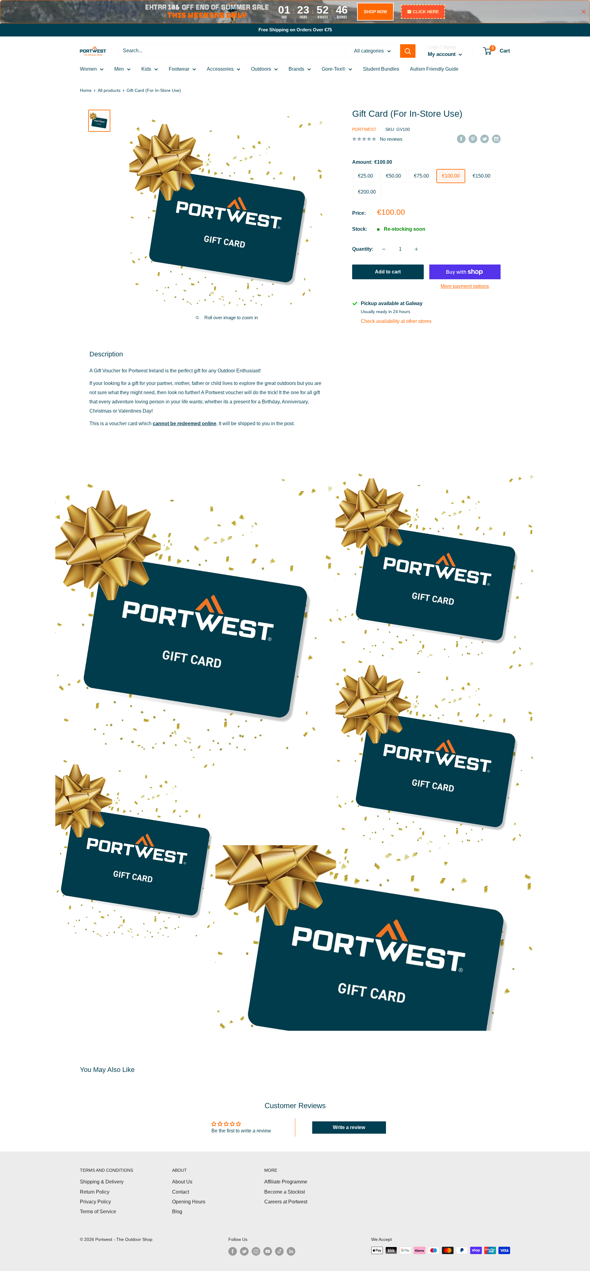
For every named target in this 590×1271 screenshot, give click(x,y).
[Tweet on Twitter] (484, 138)
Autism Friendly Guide (434, 69)
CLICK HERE (426, 11)
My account (442, 54)
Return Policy (94, 1192)
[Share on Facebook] (461, 138)
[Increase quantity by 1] (416, 249)
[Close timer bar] (583, 11)
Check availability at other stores (396, 321)
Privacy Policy (95, 1201)
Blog (177, 1211)
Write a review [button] (349, 1127)
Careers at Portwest (285, 1201)
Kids (146, 69)
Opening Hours (188, 1201)
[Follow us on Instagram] (256, 1251)
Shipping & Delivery (102, 1181)
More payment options (465, 286)
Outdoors (261, 69)
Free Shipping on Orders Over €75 (295, 29)
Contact (180, 1192)
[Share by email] (496, 138)
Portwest (364, 129)
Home (86, 90)
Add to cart (388, 271)
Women (88, 69)
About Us (182, 1181)
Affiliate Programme (285, 1181)
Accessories (220, 69)
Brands (296, 69)
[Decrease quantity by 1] (383, 249)
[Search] (407, 51)
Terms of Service (98, 1211)
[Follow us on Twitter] (244, 1251)
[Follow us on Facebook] (232, 1251)
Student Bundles (381, 69)
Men (119, 69)
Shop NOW (375, 11)
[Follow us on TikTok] (279, 1251)
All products (109, 90)
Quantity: (362, 249)
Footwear (179, 69)
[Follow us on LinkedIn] (291, 1251)
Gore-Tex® (333, 69)
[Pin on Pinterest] (473, 138)
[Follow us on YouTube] (267, 1251)
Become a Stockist (284, 1192)
